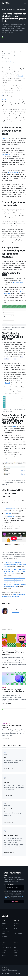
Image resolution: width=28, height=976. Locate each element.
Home (3, 9)
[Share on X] (7, 62)
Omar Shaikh (5, 100)
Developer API (17, 923)
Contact (4, 955)
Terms (13, 967)
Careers (16, 950)
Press (15, 952)
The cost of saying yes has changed (12, 726)
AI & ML (4, 687)
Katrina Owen (6, 154)
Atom (15, 928)
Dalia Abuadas (5, 738)
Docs (3, 945)
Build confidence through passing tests (12, 130)
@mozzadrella (17, 51)
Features (4, 923)
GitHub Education (21, 9)
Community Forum (6, 947)
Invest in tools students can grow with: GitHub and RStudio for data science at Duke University (15, 571)
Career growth (6, 649)
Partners (16, 925)
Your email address (9, 884)
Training (4, 950)
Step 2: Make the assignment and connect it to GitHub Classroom (12, 336)
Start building (8, 795)
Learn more (7, 822)
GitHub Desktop (18, 933)
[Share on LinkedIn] (14, 62)
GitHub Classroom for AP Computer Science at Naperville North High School (14, 580)
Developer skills (11, 9)
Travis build (8, 513)
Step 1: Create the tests (11, 274)
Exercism (4, 138)
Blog (8, 3)
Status (3, 952)
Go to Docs (7, 769)
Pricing (3, 933)
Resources (4, 936)
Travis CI (20, 76)
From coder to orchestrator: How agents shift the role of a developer (13, 653)
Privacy (17, 967)
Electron (16, 931)
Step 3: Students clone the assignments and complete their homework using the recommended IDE (14, 419)
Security (4, 925)
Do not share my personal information (10, 970)
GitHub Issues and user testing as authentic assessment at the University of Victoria (15, 564)
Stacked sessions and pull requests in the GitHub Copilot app (13, 691)
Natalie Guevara (6, 667)
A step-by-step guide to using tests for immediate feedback (14, 252)
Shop (15, 955)
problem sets (12, 516)
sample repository (10, 509)
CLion (14, 426)
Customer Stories (6, 931)
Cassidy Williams (6, 703)
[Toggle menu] (25, 3)
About (15, 945)
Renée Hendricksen (13, 172)
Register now (8, 852)
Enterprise (4, 928)
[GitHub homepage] (3, 3)
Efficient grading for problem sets (14, 204)
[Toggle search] (21, 3)
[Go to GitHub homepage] (5, 916)
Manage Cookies (5, 969)
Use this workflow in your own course (12, 493)
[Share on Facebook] (11, 62)
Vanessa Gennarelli (7, 51)
